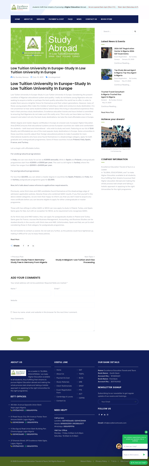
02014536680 (18, 434)
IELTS (81, 378)
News (79, 19)
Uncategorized (54, 77)
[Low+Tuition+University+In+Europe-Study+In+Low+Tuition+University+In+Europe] (28, 246)
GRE (80, 382)
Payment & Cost (63, 378)
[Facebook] (99, 415)
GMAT (81, 386)
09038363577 (78, 424)
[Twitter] (101, 415)
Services (41, 19)
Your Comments (17, 319)
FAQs (70, 19)
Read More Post (107, 112)
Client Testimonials (64, 386)
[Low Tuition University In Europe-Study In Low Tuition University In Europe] (23, 246)
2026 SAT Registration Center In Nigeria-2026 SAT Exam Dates (124, 51)
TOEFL (81, 374)
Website (14, 300)
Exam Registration (120, 57)
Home (17, 19)
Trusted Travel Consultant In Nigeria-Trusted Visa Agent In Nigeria (112, 94)
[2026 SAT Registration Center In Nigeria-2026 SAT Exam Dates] (106, 56)
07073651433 (18, 410)
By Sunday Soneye (21, 77)
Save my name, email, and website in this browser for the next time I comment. (45, 312)
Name (14, 289)
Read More (15, 239)
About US (28, 19)
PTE (80, 390)
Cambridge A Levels (65, 397)
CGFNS (82, 398)
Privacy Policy (101, 461)
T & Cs (113, 461)
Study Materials (63, 382)
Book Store (106, 19)
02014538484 (18, 422)
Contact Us (91, 19)
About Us (60, 374)
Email (57, 289)
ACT (80, 394)
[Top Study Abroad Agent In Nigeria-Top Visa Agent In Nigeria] (106, 77)
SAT (80, 370)
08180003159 (66, 424)
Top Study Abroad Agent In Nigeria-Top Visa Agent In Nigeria (125, 72)
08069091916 (31, 410)
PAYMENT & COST (56, 19)
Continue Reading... (122, 63)
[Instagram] (107, 415)
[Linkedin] (104, 415)
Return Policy (86, 461)
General (104, 100)
